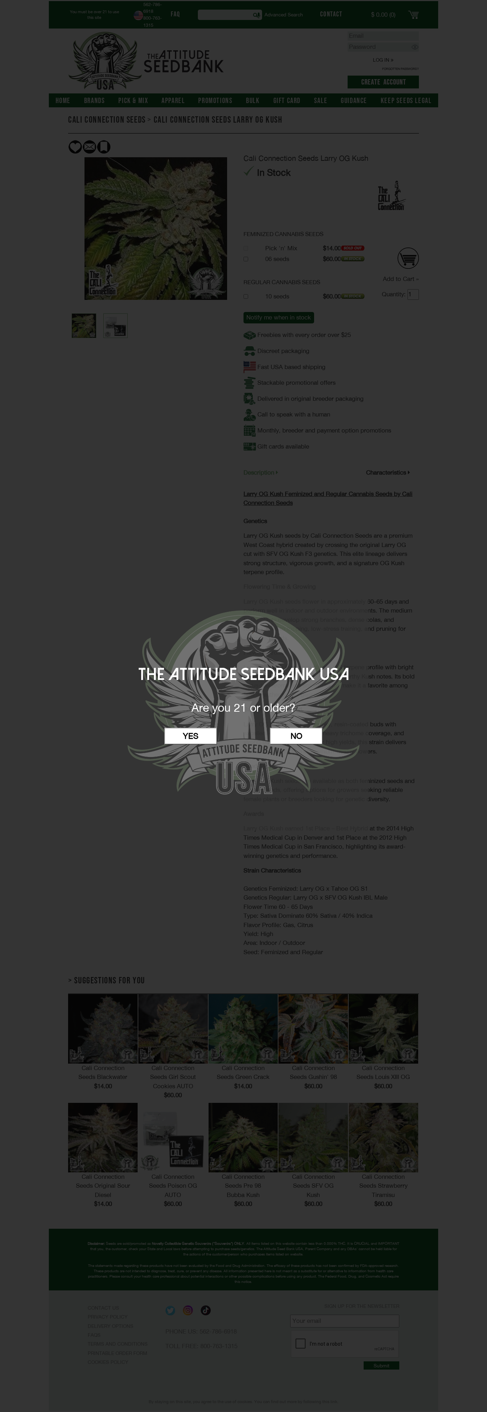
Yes (191, 736)
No (296, 736)
